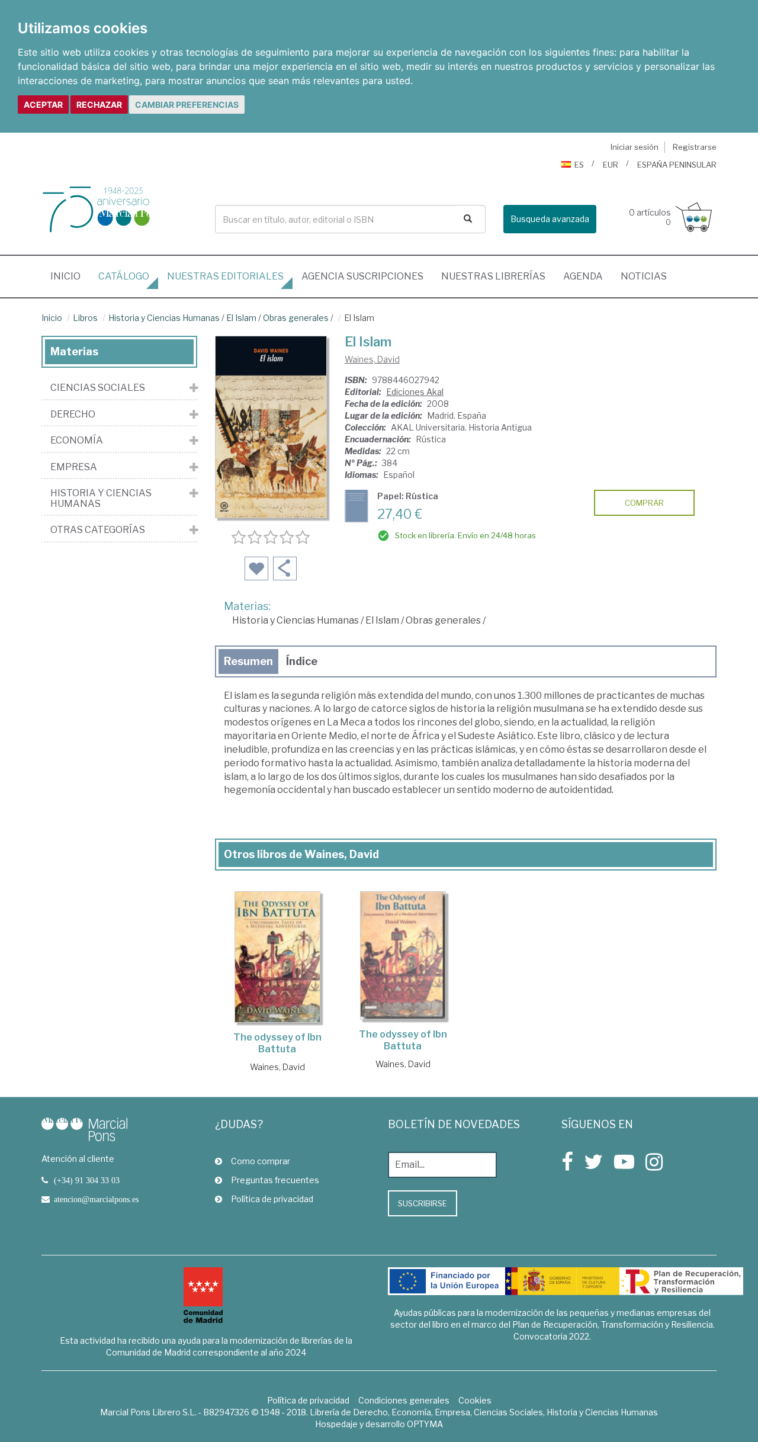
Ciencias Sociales (97, 388)
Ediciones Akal (415, 392)
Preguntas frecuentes (275, 1180)
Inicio (69, 276)
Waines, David (372, 359)
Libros (85, 318)
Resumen (248, 661)
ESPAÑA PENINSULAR (677, 164)
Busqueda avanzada (549, 219)
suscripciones (362, 276)
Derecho (72, 414)
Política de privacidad (272, 1199)
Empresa (73, 467)
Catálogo (123, 276)
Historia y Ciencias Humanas (164, 318)
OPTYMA (425, 1424)
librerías (493, 276)
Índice (301, 661)
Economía (76, 440)
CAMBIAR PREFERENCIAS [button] (187, 104)
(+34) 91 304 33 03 (87, 1180)
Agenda (583, 276)
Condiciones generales (403, 1400)
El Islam (241, 318)
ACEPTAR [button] (43, 104)
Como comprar (260, 1161)
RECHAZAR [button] (99, 104)
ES (579, 164)
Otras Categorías (97, 530)
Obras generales (296, 318)
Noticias (644, 276)
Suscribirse (422, 1203)
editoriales (225, 276)
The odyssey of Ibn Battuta (277, 1043)
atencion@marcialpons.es (96, 1199)
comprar (644, 503)
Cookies (475, 1400)
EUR (610, 164)
